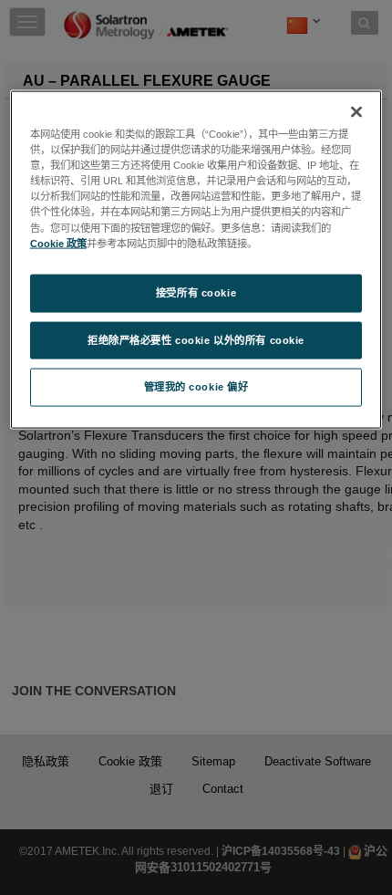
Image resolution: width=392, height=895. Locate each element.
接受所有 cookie (196, 291)
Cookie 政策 (58, 242)
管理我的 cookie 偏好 (196, 386)
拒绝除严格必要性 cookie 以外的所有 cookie (196, 339)
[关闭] (356, 112)
